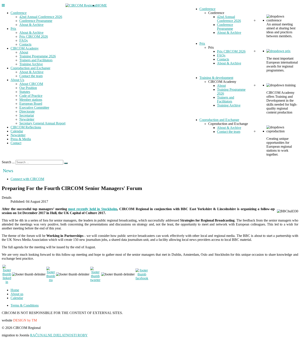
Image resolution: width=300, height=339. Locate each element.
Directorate (27, 111)
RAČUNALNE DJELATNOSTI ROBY (59, 335)
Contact (16, 143)
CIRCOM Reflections (26, 127)
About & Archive (31, 25)
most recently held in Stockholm (92, 209)
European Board (30, 103)
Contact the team (31, 76)
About (23, 52)
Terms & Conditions (25, 305)
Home (15, 290)
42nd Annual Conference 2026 (40, 17)
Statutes (24, 92)
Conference (19, 13)
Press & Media (21, 139)
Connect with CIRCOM (27, 179)
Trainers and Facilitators (35, 60)
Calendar (17, 131)
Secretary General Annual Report (42, 123)
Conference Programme (35, 21)
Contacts (25, 44)
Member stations (30, 99)
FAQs (23, 40)
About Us (17, 80)
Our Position (28, 88)
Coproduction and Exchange (30, 68)
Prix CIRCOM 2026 (33, 36)
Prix (13, 28)
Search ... (8, 162)
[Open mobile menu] (3, 5)
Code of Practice (30, 96)
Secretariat (26, 115)
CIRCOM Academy (25, 48)
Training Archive (31, 64)
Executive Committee (34, 107)
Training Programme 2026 (37, 56)
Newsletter (26, 119)
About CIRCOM (31, 84)
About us (17, 294)
